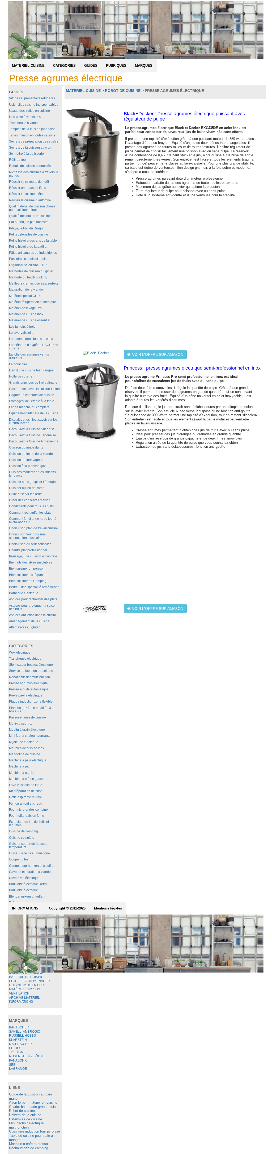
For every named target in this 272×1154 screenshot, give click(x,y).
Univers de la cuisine (25, 1115)
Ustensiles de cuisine (25, 1119)
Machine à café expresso (28, 1144)
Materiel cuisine (83, 90)
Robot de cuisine (22, 1111)
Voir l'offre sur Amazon (157, 354)
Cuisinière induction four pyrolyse (34, 1131)
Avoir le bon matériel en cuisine (33, 1102)
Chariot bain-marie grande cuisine (34, 1107)
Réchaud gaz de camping (28, 1148)
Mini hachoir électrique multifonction (26, 1125)
